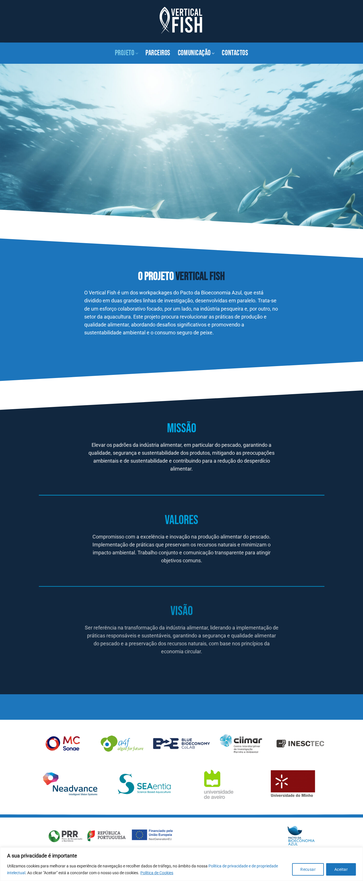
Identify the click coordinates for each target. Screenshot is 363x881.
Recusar (308, 869)
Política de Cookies (156, 873)
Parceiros (157, 53)
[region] (181, 864)
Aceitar (341, 869)
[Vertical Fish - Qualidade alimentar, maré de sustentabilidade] (181, 21)
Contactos (235, 53)
